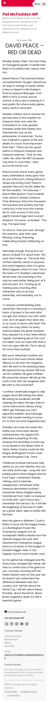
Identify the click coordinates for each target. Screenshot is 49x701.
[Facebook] (12, 624)
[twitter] (7, 624)
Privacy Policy (11, 691)
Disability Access (29, 691)
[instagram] (17, 624)
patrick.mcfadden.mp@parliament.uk (24, 656)
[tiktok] (27, 624)
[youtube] (22, 624)
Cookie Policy (13, 695)
